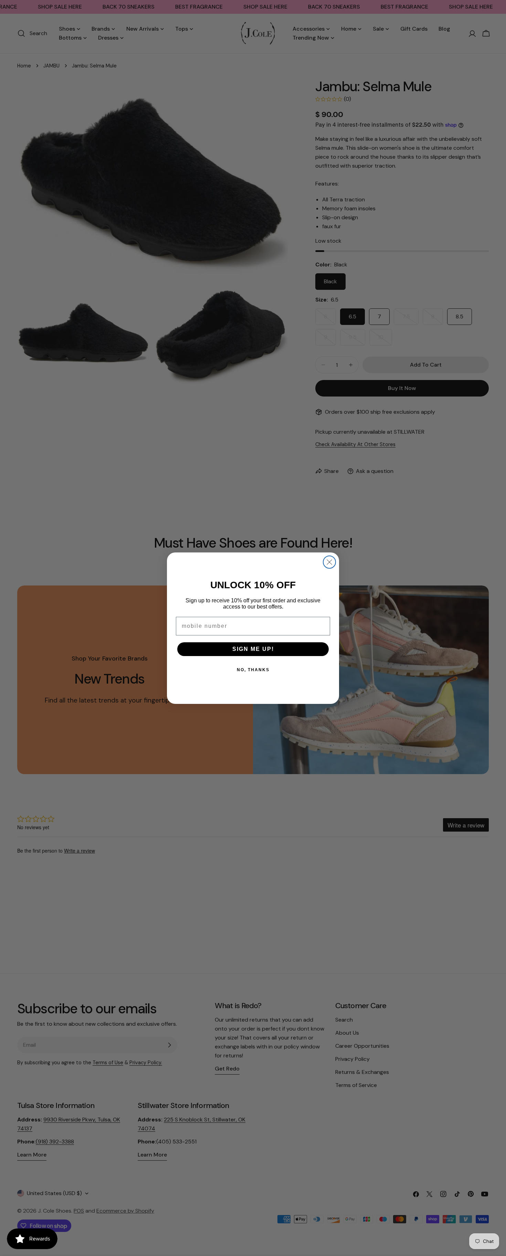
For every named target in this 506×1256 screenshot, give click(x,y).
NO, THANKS (253, 669)
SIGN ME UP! (253, 649)
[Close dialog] (329, 562)
